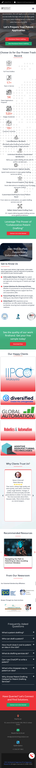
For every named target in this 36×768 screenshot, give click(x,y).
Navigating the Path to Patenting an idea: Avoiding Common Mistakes (16, 561)
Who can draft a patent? (13, 639)
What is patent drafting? (13, 632)
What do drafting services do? (15, 653)
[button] (33, 8)
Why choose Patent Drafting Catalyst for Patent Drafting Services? (14, 679)
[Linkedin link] (20, 758)
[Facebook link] (15, 758)
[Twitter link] (18, 758)
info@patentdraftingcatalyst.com (18, 737)
